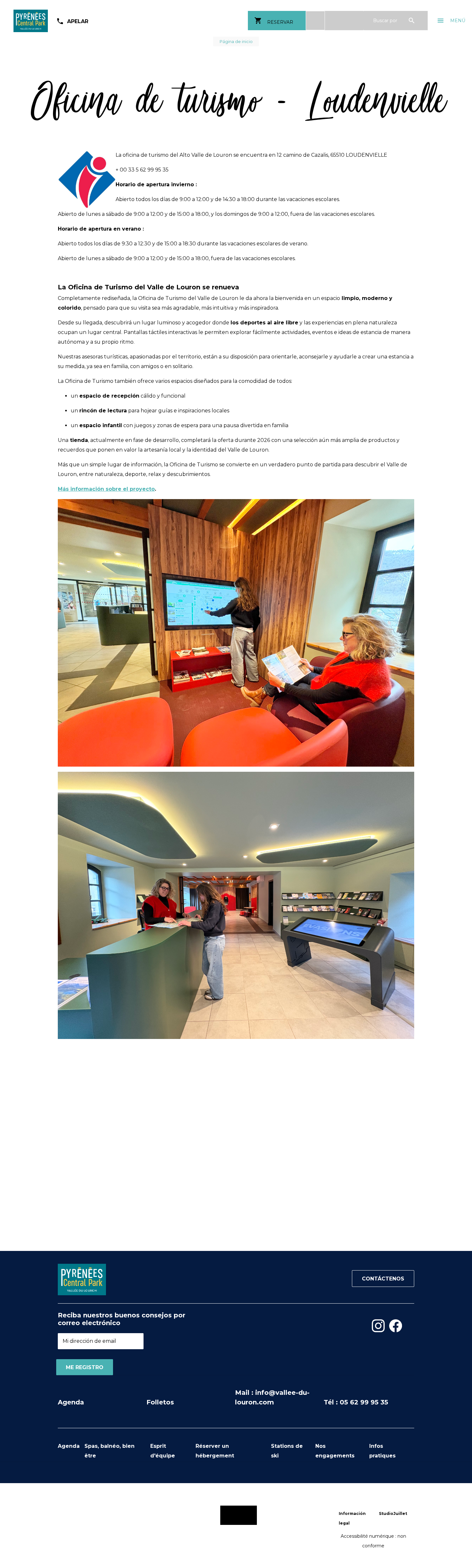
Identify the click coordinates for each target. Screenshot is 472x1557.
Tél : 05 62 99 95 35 (356, 1402)
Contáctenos (383, 1279)
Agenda (71, 1402)
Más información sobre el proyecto (106, 489)
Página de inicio (236, 41)
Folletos (160, 1402)
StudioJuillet (393, 1513)
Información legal (352, 1518)
